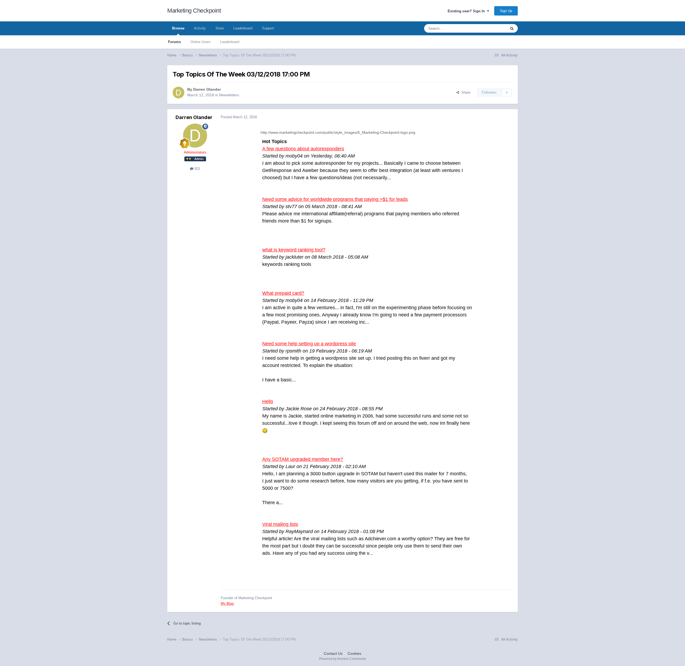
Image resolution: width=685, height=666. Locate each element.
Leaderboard (229, 42)
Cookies (354, 653)
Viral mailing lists (280, 524)
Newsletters (229, 95)
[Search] (512, 28)
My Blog (227, 604)
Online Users (201, 42)
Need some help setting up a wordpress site (309, 343)
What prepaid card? (283, 293)
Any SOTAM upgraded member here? (302, 459)
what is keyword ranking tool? (293, 249)
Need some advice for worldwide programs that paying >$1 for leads (335, 199)
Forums (174, 42)
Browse (178, 28)
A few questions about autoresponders (303, 148)
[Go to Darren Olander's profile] (178, 92)
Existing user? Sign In (467, 11)
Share (464, 92)
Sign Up (506, 11)
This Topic (491, 28)
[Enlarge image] (265, 430)
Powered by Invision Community (342, 659)
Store (219, 28)
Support (268, 28)
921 (196, 169)
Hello (267, 401)
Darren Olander (207, 89)
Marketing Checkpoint (194, 10)
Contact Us (333, 653)
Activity (200, 28)
